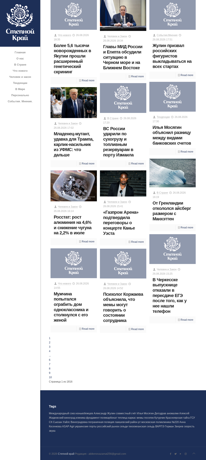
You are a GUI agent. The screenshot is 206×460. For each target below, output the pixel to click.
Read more (88, 80)
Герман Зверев (174, 426)
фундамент (93, 417)
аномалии (173, 413)
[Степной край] (20, 23)
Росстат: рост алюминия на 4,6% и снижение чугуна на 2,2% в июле (72, 225)
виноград (70, 417)
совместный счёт (126, 413)
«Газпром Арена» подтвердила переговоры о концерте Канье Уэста (120, 223)
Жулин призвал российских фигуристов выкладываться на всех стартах (172, 56)
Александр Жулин (105, 413)
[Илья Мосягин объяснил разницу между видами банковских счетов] (172, 97)
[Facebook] (170, 453)
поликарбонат (109, 417)
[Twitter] (175, 453)
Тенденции (163, 117)
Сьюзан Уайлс (62, 422)
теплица (123, 417)
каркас (132, 417)
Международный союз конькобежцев (71, 413)
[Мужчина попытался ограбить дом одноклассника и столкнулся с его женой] (74, 263)
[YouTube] (180, 453)
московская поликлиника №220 (160, 422)
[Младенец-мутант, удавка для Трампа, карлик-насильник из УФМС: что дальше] (74, 102)
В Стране (113, 118)
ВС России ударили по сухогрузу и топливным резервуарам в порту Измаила (118, 141)
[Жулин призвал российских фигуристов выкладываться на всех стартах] (172, 15)
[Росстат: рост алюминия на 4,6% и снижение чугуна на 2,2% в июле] (74, 185)
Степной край (66, 453)
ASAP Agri (68, 426)
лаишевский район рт (128, 422)
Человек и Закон (117, 36)
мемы (140, 417)
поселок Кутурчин (155, 417)
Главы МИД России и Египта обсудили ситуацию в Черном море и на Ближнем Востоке (122, 57)
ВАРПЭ (160, 426)
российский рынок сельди (112, 426)
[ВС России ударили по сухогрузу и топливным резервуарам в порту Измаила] (123, 98)
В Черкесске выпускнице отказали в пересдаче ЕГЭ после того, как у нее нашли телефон (170, 295)
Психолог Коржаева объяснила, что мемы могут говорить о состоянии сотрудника (123, 307)
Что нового (64, 35)
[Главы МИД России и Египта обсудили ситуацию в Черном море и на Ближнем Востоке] (123, 15)
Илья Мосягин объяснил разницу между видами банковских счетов (172, 135)
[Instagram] (185, 453)
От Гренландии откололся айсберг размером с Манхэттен (172, 211)
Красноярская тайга (178, 417)
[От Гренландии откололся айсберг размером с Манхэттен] (172, 173)
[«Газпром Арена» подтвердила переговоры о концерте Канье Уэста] (123, 183)
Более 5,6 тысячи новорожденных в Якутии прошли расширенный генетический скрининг (72, 58)
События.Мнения (167, 35)
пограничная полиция (101, 422)
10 (50, 377)
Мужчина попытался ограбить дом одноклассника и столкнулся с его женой (71, 307)
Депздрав (160, 413)
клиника (81, 417)
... (50, 355)
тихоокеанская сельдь (141, 426)
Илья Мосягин (145, 413)
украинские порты (86, 426)
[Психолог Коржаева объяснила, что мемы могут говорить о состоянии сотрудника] (123, 263)
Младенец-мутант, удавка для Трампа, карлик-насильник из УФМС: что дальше (74, 144)
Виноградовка (79, 422)
